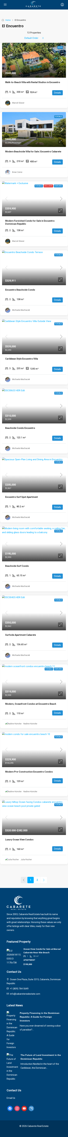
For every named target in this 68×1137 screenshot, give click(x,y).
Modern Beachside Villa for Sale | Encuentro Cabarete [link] (33, 151)
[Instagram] (17, 1108)
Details (57, 92)
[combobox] (34, 38)
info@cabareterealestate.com (25, 994)
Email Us (11, 1098)
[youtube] (24, 1108)
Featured (58, 186)
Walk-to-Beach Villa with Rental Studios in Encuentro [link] (32, 82)
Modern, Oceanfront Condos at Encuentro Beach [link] (30, 704)
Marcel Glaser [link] (18, 103)
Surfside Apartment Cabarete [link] (20, 635)
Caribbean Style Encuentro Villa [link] (21, 358)
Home (8, 20)
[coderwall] (31, 1108)
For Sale (58, 116)
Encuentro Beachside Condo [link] (20, 290)
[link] (34, 60)
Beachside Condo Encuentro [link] (20, 428)
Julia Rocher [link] (26, 859)
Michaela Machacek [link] (21, 310)
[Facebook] (10, 1108)
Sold (60, 47)
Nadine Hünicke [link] (30, 724)
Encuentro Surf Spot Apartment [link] (21, 497)
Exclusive (48, 186)
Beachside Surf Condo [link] (17, 566)
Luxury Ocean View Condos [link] (19, 839)
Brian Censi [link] (17, 172)
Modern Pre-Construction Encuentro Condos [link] (29, 771)
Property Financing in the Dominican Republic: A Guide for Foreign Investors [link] (39, 1017)
